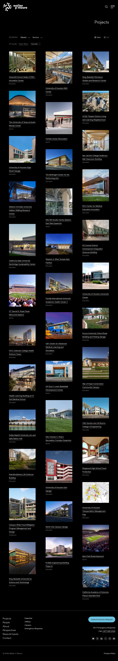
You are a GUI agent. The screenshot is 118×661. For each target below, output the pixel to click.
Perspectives (9, 630)
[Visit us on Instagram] (109, 638)
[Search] (106, 6)
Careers (28, 625)
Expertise (28, 618)
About (6, 626)
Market (24, 37)
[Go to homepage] (15, 7)
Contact (7, 638)
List (107, 37)
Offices (28, 622)
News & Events (10, 634)
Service (36, 37)
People (6, 622)
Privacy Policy (109, 653)
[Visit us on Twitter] (105, 638)
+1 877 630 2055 (108, 631)
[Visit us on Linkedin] (101, 638)
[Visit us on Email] (114, 638)
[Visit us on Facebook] (97, 638)
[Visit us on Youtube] (93, 638)
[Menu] (113, 7)
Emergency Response (34, 628)
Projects (7, 618)
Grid (98, 37)
